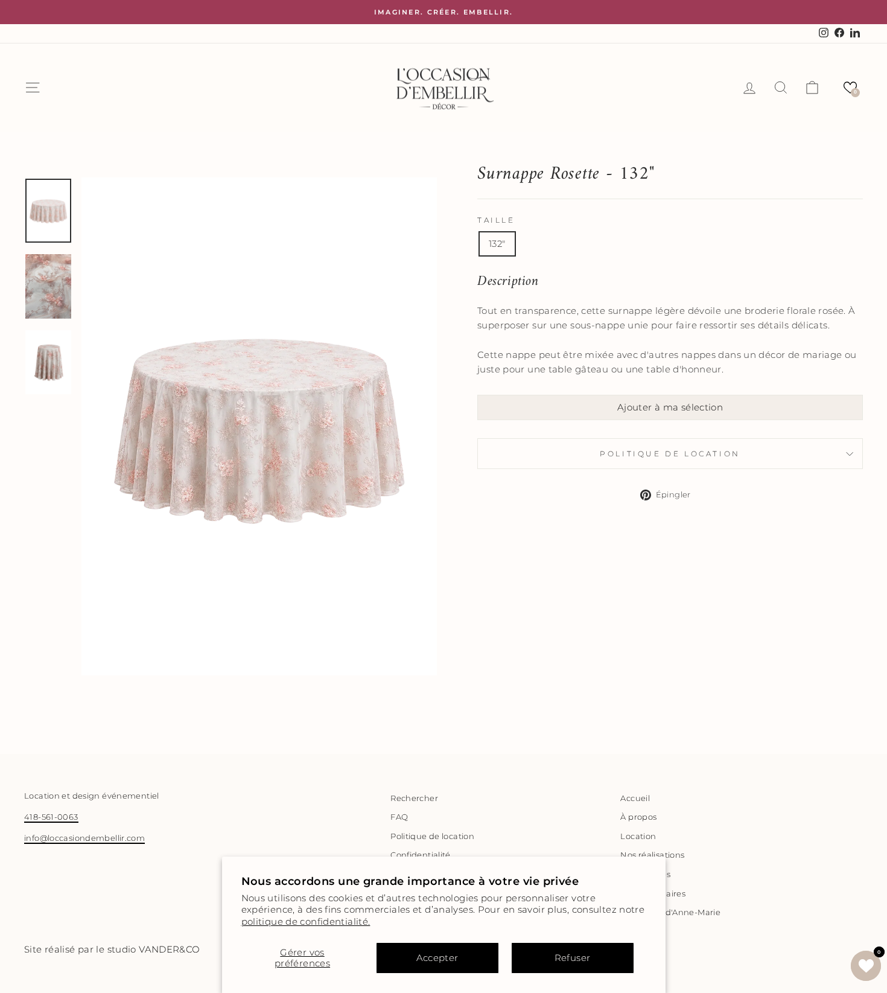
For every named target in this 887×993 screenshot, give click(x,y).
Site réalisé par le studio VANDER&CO (112, 949)
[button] (850, 87)
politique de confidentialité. (305, 921)
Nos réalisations (652, 855)
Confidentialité (420, 855)
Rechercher (414, 798)
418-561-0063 (51, 817)
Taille (496, 220)
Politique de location (670, 453)
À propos (638, 817)
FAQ (399, 817)
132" (497, 243)
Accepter (437, 957)
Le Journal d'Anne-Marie (670, 912)
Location (638, 836)
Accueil (635, 798)
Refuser (573, 957)
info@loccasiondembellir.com (84, 838)
